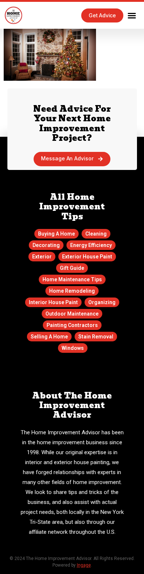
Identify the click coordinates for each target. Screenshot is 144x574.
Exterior (42, 257)
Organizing (102, 302)
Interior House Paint (53, 302)
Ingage (84, 565)
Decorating (46, 245)
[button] (131, 15)
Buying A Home (56, 234)
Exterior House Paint (87, 257)
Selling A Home (49, 337)
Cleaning (96, 234)
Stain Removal (95, 337)
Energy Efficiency (91, 245)
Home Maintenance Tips (72, 279)
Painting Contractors (72, 325)
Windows (73, 348)
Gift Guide (72, 268)
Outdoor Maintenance (72, 314)
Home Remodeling (72, 291)
